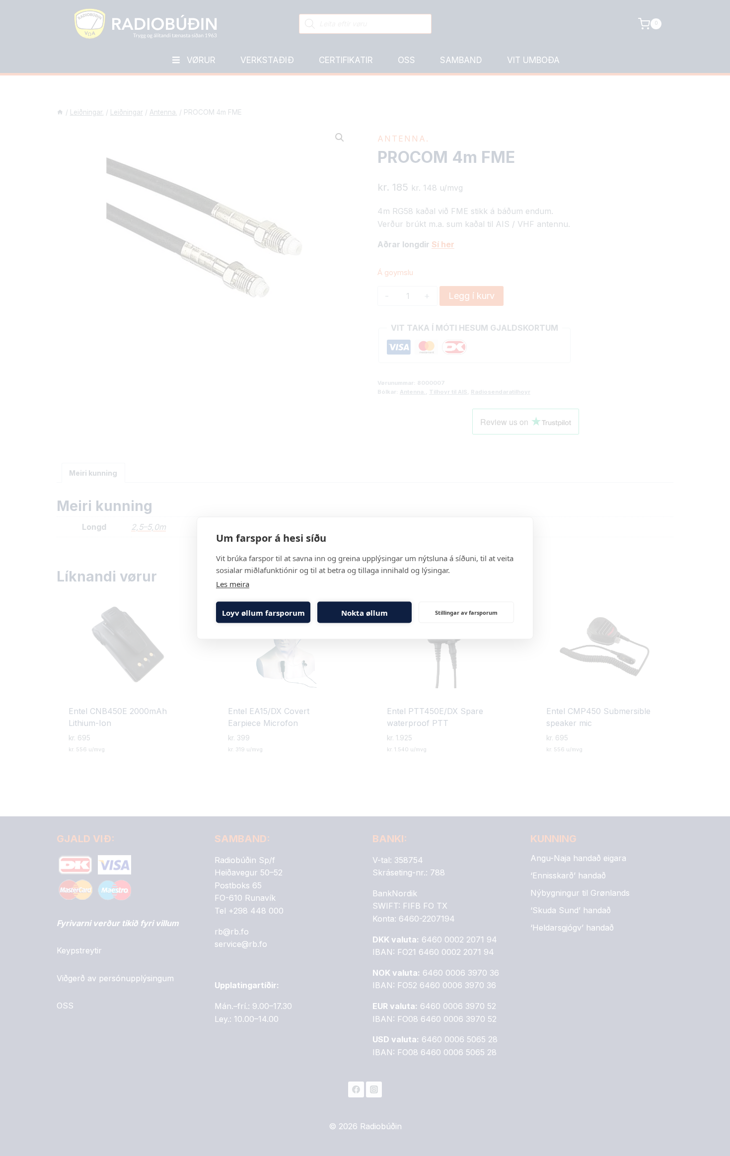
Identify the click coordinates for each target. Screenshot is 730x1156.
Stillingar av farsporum (466, 612)
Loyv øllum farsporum (263, 612)
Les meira (232, 584)
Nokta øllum (364, 612)
